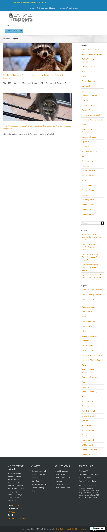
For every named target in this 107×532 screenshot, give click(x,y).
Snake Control (88, 175)
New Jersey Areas (62, 487)
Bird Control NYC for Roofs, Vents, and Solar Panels (91, 247)
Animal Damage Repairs (92, 54)
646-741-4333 (18, 505)
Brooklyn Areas (61, 471)
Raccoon (85, 146)
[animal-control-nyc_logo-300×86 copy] (21, 13)
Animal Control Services (92, 49)
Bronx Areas (60, 474)
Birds (84, 91)
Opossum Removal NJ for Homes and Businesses (92, 276)
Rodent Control (88, 161)
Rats (84, 156)
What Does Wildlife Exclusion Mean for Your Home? (92, 257)
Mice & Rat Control (39, 484)
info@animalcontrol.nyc (38, 2)
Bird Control (87, 86)
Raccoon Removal (38, 471)
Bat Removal (87, 71)
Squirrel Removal (89, 190)
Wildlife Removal (89, 214)
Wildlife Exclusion (89, 209)
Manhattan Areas (62, 477)
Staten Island (61, 484)
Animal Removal (88, 66)
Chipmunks (86, 100)
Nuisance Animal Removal (89, 131)
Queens (58, 481)
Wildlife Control (88, 204)
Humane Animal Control (92, 115)
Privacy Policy (85, 477)
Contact (83, 529)
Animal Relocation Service (89, 60)
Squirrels (85, 195)
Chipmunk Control (89, 95)
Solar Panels (87, 185)
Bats (84, 76)
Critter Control (88, 105)
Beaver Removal (88, 81)
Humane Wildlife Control (92, 120)
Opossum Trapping (89, 137)
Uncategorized (88, 200)
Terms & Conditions (87, 481)
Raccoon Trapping (89, 151)
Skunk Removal (88, 171)
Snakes (85, 180)
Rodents (85, 166)
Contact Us (84, 471)
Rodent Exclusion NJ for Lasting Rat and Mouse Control (92, 237)
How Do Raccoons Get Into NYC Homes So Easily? (91, 267)
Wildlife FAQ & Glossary (89, 474)
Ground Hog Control (90, 110)
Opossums (86, 142)
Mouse (84, 124)
